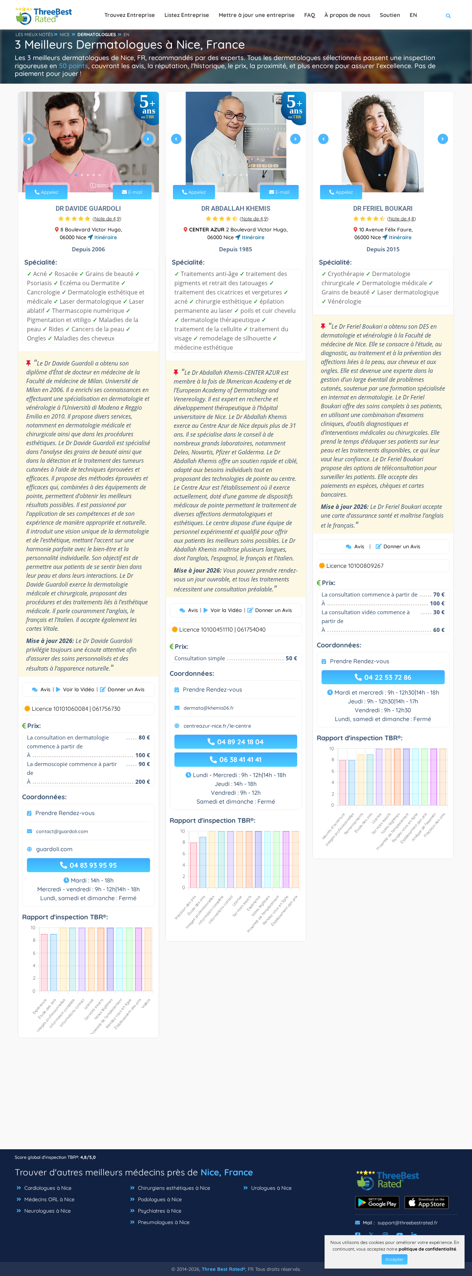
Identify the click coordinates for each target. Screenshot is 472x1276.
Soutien (390, 14)
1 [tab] (76, 175)
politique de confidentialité (427, 1249)
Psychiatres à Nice (158, 1210)
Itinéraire (105, 237)
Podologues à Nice (159, 1199)
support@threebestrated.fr (408, 1223)
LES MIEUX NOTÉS (34, 34)
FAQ (309, 14)
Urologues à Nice (271, 1188)
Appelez (48, 192)
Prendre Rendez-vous (65, 813)
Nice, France (227, 1172)
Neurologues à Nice (47, 1210)
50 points (73, 66)
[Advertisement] (236, 1097)
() (107, 218)
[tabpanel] (88, 142)
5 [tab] (99, 175)
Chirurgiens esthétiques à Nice (173, 1188)
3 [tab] (88, 175)
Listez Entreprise (186, 14)
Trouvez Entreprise (129, 14)
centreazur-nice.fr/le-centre (217, 726)
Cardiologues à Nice (47, 1188)
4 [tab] (94, 175)
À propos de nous (347, 14)
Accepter (394, 1259)
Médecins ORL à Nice (48, 1199)
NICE (65, 34)
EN (126, 34)
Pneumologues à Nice (163, 1222)
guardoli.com (54, 849)
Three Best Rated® (223, 1269)
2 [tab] (82, 175)
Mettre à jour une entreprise (257, 14)
